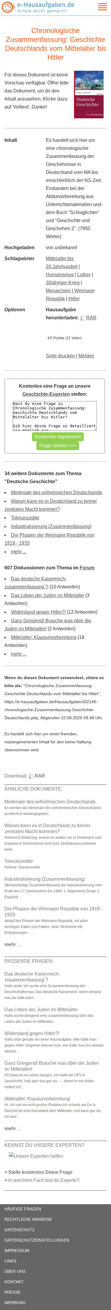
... (12, 944)
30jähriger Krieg (63, 282)
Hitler (74, 298)
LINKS (10, 1261)
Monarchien (58, 290)
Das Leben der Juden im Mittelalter (47, 595)
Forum (87, 567)
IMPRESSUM (16, 1250)
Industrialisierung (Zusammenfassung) (51, 526)
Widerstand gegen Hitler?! (38, 612)
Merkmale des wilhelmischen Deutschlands (56, 492)
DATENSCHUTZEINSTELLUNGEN (36, 1240)
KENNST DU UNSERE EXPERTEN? (44, 1145)
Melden (86, 355)
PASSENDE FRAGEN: (28, 961)
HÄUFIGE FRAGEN (22, 1209)
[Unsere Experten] (36, 1155)
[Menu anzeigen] (95, 7)
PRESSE (12, 1292)
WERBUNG (15, 1302)
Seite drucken (60, 355)
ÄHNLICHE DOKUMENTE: (33, 788)
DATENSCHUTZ (19, 1229)
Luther (84, 274)
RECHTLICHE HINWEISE (28, 1219)
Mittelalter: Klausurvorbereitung (43, 637)
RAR (91, 317)
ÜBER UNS (14, 1271)
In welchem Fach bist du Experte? (43, 1180)
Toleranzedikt (25, 517)
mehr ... (18, 551)
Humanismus (60, 274)
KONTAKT (14, 1281)
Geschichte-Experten (46, 394)
